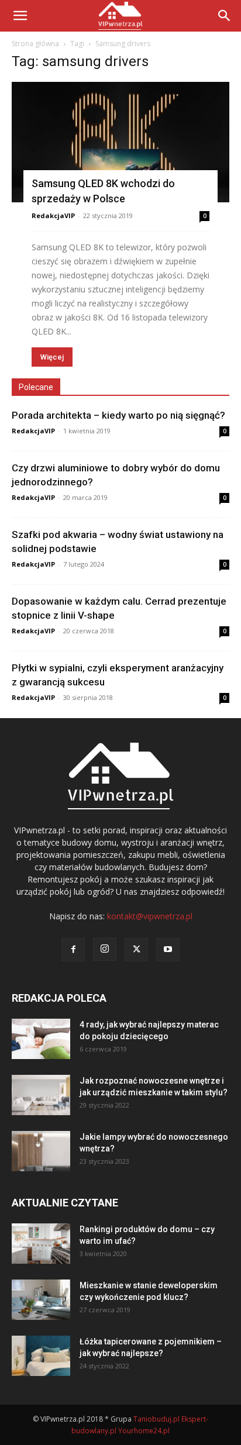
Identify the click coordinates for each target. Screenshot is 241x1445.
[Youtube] (168, 949)
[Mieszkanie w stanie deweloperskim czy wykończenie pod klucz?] (41, 1300)
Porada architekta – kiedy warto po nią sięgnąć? (118, 415)
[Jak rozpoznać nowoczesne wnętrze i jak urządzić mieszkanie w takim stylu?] (41, 1095)
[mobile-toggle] (20, 16)
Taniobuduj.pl (156, 1419)
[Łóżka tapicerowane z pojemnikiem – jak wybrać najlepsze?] (41, 1356)
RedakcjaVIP (53, 215)
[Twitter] (136, 949)
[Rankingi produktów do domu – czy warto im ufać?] (41, 1243)
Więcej (52, 357)
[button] (224, 16)
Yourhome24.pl (144, 1431)
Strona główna (35, 44)
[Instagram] (104, 949)
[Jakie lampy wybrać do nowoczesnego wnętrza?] (41, 1151)
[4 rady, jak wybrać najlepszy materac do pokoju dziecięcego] (41, 1039)
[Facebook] (73, 949)
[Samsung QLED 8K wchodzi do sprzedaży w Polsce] (120, 142)
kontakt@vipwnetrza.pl (149, 916)
